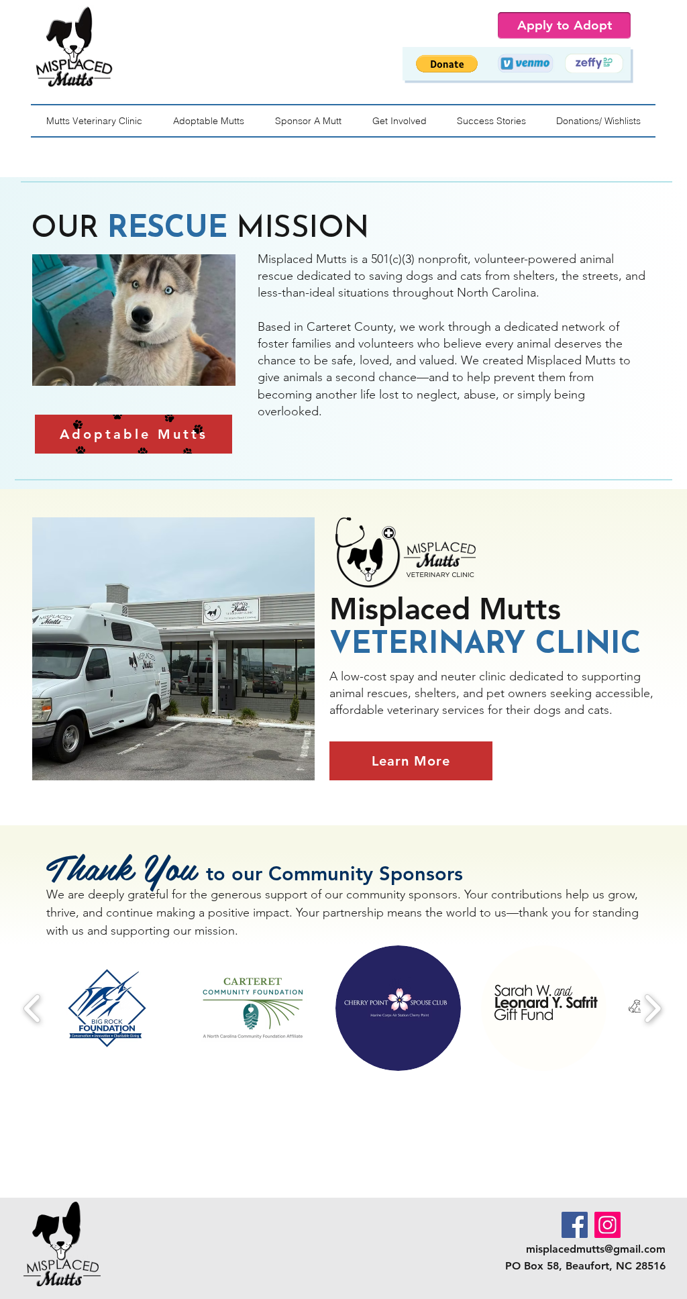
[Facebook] (575, 1225)
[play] (199, 265)
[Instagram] (607, 1225)
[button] (447, 63)
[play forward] (652, 1007)
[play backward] (32, 1007)
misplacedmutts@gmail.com (596, 1249)
